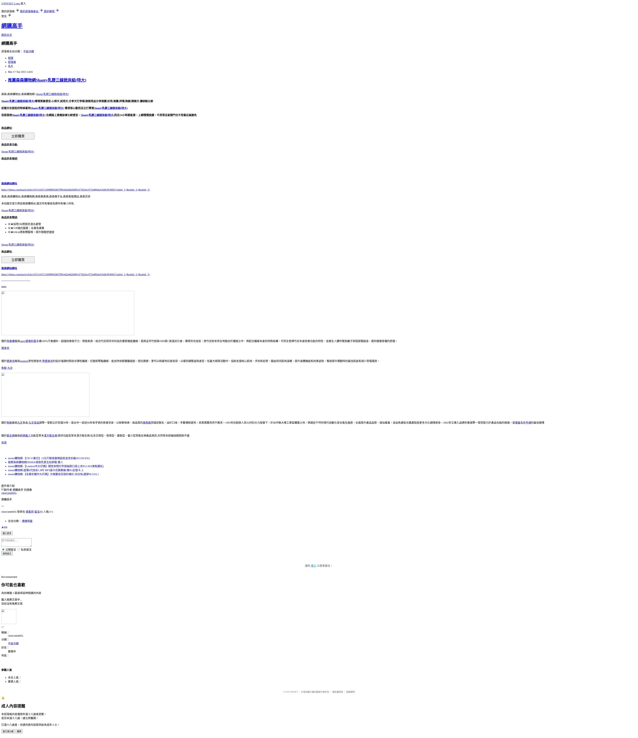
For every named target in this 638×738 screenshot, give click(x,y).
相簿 (10, 58)
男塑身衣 (47, 361)
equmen (24, 361)
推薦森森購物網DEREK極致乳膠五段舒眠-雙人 (35, 462)
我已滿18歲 (8, 731)
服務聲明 (350, 692)
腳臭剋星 (31, 341)
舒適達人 (25, 435)
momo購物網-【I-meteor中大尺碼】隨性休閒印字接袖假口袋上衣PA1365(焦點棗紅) (56, 466)
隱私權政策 (337, 692)
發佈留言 (7, 553)
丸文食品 (34, 422)
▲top (4, 526)
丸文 (10, 368)
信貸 (4, 442)
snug (3, 286)
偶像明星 (27, 521)
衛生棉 (11, 435)
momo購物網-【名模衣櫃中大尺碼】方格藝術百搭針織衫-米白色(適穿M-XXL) (53, 474)
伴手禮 (527, 422)
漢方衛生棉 (50, 435)
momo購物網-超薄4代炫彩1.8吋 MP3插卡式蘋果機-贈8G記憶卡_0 (45, 470)
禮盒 (517, 422)
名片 (10, 66)
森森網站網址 (9, 183)
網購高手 (12, 26)
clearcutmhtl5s (8, 493)
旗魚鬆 (147, 422)
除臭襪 (11, 341)
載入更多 (7, 533)
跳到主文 (6, 35)
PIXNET (294, 692)
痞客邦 (30, 511)
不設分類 (28, 51)
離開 (19, 731)
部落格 (12, 62)
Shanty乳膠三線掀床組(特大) (52, 94)
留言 (37, 511)
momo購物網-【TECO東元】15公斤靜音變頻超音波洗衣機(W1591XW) (49, 458)
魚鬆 (4, 368)
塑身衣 (5, 348)
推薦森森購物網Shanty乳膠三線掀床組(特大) (47, 80)
